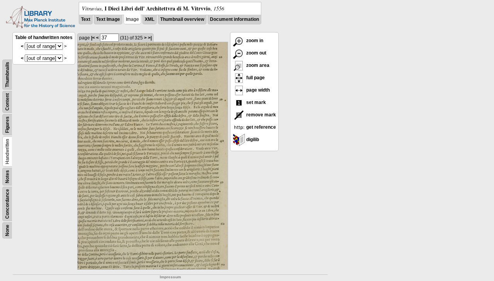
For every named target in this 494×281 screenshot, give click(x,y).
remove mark (260, 115)
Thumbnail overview (182, 19)
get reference (260, 127)
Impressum (170, 277)
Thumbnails (7, 74)
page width (257, 90)
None (7, 230)
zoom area (257, 65)
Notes (7, 176)
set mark (255, 102)
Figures (7, 124)
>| (150, 38)
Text (85, 19)
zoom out (255, 53)
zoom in (254, 40)
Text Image (108, 19)
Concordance (7, 204)
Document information (234, 19)
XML (149, 19)
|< (93, 38)
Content (7, 102)
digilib (252, 139)
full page (255, 77)
